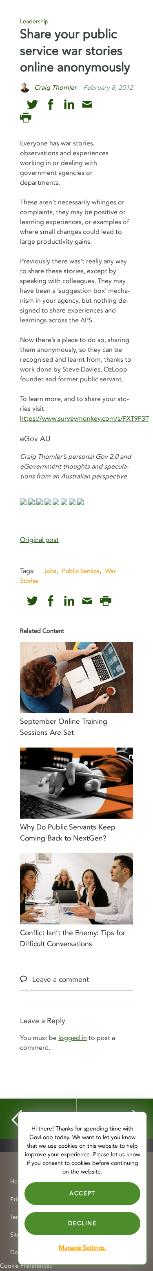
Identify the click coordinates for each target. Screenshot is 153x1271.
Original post (39, 539)
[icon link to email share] (87, 104)
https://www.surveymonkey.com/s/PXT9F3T (84, 418)
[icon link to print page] (25, 117)
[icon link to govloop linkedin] (69, 104)
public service (81, 571)
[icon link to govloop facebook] (50, 104)
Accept (82, 1193)
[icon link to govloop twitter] (32, 104)
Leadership (34, 21)
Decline (82, 1223)
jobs (50, 571)
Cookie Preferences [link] (26, 1266)
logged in (72, 1037)
